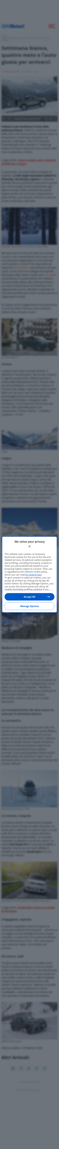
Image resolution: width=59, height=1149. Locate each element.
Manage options (29, 606)
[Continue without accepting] (29, 546)
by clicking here (33, 574)
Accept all (29, 596)
